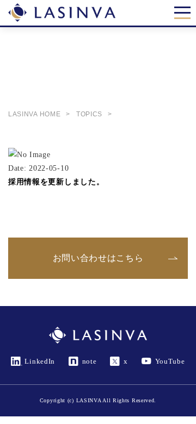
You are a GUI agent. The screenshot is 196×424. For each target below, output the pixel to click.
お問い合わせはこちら (98, 258)
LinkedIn (39, 361)
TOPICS (89, 114)
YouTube (170, 361)
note (89, 361)
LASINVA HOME (34, 114)
